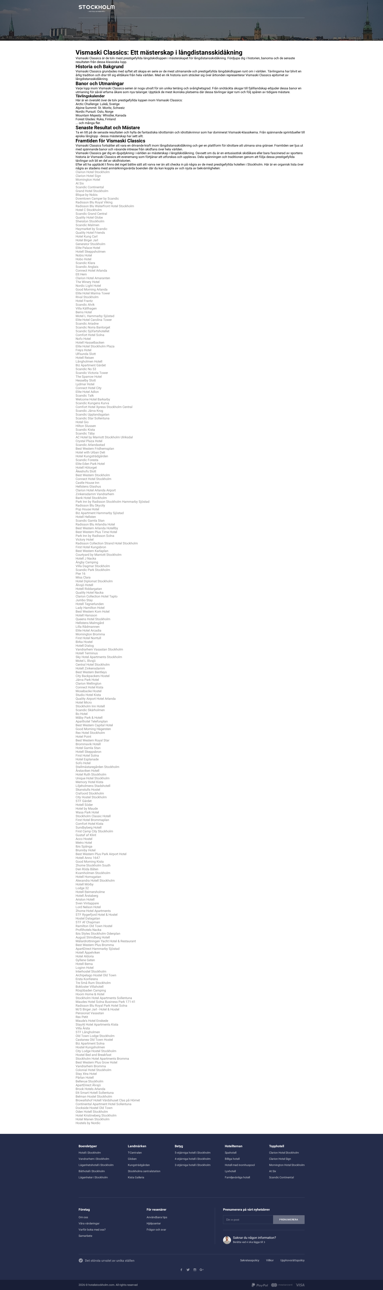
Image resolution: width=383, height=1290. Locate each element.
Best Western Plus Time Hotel (96, 532)
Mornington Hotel (88, 179)
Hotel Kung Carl (87, 236)
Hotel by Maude (87, 808)
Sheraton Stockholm (90, 221)
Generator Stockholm (90, 244)
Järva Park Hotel (87, 680)
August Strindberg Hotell (93, 937)
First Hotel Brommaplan (92, 820)
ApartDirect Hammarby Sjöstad (97, 949)
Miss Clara (83, 577)
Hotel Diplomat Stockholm (94, 581)
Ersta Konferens (87, 979)
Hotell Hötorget (86, 467)
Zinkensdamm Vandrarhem (95, 494)
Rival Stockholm (87, 297)
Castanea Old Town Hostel (94, 1040)
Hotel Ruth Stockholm (91, 774)
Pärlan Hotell (85, 1077)
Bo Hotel (82, 714)
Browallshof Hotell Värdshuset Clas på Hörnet (108, 1100)
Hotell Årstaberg (87, 896)
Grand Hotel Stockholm (92, 191)
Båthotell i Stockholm (92, 1171)
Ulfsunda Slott (86, 354)
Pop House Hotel (87, 509)
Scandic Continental (90, 187)
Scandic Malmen (87, 225)
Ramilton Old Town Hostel (94, 926)
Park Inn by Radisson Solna (95, 536)
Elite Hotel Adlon (87, 392)
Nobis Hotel (84, 255)
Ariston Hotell (85, 899)
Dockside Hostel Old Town (94, 1108)
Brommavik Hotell (88, 744)
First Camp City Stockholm (94, 831)
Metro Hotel (84, 843)
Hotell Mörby (85, 884)
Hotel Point (83, 736)
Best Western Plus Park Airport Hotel (101, 854)
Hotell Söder (84, 805)
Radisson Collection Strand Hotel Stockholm (107, 543)
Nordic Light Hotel (88, 286)
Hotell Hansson (86, 615)
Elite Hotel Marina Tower (93, 293)
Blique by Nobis (87, 195)
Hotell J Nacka (86, 558)
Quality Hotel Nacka (90, 592)
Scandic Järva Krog (89, 411)
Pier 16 (80, 574)
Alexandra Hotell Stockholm (95, 880)
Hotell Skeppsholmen (91, 251)
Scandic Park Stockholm (93, 570)
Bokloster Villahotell (90, 986)
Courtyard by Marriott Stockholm (98, 555)
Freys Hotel (83, 350)
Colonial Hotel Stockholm (93, 1070)
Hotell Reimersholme (90, 892)
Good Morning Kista (90, 861)
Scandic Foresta (87, 460)
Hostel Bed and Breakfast (93, 1055)
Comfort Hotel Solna (90, 335)
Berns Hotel (84, 312)
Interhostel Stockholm (91, 971)
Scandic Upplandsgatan (92, 414)
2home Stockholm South (93, 865)
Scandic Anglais (87, 267)
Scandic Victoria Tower (92, 373)
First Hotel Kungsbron (91, 547)
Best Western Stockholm (93, 475)
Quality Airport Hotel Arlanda (96, 699)
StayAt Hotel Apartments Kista (97, 1024)
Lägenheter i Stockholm (93, 1177)
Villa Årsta (83, 1028)
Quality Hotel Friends (90, 233)
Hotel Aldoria (85, 956)
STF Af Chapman (88, 922)
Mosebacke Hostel (89, 691)
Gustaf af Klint (86, 835)
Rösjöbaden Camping (91, 990)
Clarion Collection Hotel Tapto (96, 596)
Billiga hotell (232, 1158)
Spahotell (230, 1152)
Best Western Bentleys (91, 672)
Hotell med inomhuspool (240, 1165)
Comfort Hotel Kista (89, 824)
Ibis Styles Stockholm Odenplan (98, 933)
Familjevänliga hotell (237, 1177)
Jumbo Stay (84, 600)
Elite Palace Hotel (88, 248)
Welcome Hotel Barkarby (93, 399)
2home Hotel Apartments (93, 911)
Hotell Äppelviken (88, 952)
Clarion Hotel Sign (88, 176)
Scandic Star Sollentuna (93, 418)
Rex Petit (82, 1017)
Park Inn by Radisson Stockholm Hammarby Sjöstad (112, 502)
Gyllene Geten (85, 960)
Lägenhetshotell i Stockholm (96, 1165)
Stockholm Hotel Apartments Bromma (102, 1058)
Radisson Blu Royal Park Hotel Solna (101, 1005)
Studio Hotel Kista (88, 695)
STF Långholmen (88, 1032)
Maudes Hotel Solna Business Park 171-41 (105, 1002)
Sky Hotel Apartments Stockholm (99, 657)
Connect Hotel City (89, 388)
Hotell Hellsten (86, 517)
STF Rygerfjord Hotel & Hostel (96, 915)
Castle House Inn (87, 483)
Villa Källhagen (86, 308)
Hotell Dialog (85, 645)
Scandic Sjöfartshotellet (92, 331)
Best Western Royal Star (92, 740)
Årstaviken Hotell (87, 771)
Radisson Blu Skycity (90, 505)
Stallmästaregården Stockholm (97, 767)
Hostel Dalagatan (88, 918)
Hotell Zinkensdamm (90, 668)
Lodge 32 (82, 888)
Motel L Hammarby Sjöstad (95, 316)
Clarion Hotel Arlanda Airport (96, 490)
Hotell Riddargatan (89, 589)
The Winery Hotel (88, 282)
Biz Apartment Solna (90, 1043)
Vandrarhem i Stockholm (94, 1158)
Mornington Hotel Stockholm (287, 1165)
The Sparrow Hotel (89, 376)
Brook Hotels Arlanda (90, 1089)
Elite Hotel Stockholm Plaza (95, 346)
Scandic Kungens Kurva (92, 403)
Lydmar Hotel (85, 384)
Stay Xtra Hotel (86, 1074)
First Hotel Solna (87, 755)
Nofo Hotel (83, 339)
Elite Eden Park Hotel (90, 464)
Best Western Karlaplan (92, 551)
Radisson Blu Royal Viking (94, 202)
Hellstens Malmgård (90, 623)
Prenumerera (288, 1219)
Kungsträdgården (139, 1165)
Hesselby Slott (86, 380)
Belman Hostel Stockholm (94, 1096)
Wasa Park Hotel (87, 812)
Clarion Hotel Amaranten (93, 278)
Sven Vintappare (87, 903)
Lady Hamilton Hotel (90, 608)
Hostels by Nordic (88, 1123)
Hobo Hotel (83, 259)
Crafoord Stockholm (90, 793)
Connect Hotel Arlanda (91, 270)
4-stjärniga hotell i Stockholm (192, 1158)
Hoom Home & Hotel (90, 994)
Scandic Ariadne (87, 323)
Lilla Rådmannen (88, 627)
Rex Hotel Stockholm (90, 733)
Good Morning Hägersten (93, 729)
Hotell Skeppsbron (88, 752)
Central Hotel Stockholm (93, 664)
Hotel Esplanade (87, 759)
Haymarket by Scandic (91, 229)
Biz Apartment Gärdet (91, 365)
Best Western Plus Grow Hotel (96, 1062)
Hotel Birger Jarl (87, 240)
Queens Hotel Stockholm (93, 619)
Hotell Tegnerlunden (90, 604)
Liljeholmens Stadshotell (93, 786)
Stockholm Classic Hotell (93, 816)
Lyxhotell (230, 1171)
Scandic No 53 (86, 369)
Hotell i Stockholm (90, 1152)
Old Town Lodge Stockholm (95, 1036)
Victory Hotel (85, 539)
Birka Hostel (84, 642)
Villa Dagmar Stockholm (93, 566)
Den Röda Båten (87, 869)
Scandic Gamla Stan (90, 520)
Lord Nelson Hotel (88, 907)
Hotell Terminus (87, 653)
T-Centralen (135, 1152)
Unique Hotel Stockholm (93, 778)
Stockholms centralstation (144, 1171)
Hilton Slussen (86, 426)
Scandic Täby (85, 433)
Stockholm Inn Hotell (90, 706)
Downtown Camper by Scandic (97, 198)
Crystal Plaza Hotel (89, 441)
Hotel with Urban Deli (90, 452)
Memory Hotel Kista (89, 782)
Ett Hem (81, 274)
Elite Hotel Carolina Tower (94, 320)
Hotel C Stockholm (89, 210)
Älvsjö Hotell (84, 585)
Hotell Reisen (85, 358)
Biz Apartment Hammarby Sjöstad (100, 513)
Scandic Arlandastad (90, 445)
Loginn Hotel (85, 968)
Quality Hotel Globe (89, 217)
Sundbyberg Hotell (89, 827)
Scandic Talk (85, 395)
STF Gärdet (84, 801)
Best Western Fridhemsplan (95, 448)
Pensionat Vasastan (90, 1013)
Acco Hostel (84, 839)
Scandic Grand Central (91, 214)
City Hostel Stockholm (91, 797)
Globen (132, 1158)
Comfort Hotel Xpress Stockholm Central (104, 407)
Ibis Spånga (84, 846)
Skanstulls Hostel (88, 789)
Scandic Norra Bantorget (93, 327)
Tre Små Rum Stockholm (93, 983)
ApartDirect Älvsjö (88, 1085)
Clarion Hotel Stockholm (93, 172)
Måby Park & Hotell (89, 717)
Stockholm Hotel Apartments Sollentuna (104, 998)
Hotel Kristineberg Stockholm (96, 1115)
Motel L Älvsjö (86, 661)
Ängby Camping (87, 562)
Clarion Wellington (88, 683)
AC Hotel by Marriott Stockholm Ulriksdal (104, 437)
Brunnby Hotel (86, 850)
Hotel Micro (84, 702)
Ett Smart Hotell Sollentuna (95, 1093)
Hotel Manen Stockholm (93, 1119)
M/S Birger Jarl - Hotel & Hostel (97, 1009)
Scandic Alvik (85, 304)
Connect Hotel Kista (89, 687)
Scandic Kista (85, 430)
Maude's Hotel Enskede (92, 1021)
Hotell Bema (84, 964)
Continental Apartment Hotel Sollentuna (103, 1104)
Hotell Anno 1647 (88, 858)
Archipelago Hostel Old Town (96, 975)
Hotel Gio (82, 422)
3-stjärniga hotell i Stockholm (192, 1165)
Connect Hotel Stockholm (93, 479)
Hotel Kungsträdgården (92, 456)
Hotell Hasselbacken (90, 342)
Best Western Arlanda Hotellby (97, 528)
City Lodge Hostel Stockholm (96, 1051)
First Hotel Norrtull (88, 638)
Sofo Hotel (83, 763)
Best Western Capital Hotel (94, 725)
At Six (80, 183)
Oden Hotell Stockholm (92, 1112)
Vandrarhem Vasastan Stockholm (99, 649)
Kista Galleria (136, 1177)
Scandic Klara (85, 263)
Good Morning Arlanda (92, 289)
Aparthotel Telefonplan (92, 721)
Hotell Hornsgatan (88, 877)
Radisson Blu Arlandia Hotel (95, 524)
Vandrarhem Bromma (91, 1066)
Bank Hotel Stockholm (91, 498)
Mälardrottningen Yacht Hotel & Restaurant (106, 941)
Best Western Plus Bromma (95, 945)
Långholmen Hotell (89, 361)
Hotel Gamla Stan (88, 748)
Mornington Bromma (90, 634)
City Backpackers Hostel (93, 676)
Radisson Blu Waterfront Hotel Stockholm (105, 206)
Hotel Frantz (84, 301)
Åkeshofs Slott (86, 471)
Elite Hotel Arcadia (88, 630)
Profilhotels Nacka (88, 930)
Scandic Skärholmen (90, 710)
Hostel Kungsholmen (90, 1047)
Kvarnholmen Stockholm (93, 873)
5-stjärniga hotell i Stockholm (192, 1152)
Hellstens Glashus (88, 486)
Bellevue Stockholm (89, 1081)
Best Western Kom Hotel (93, 611)
